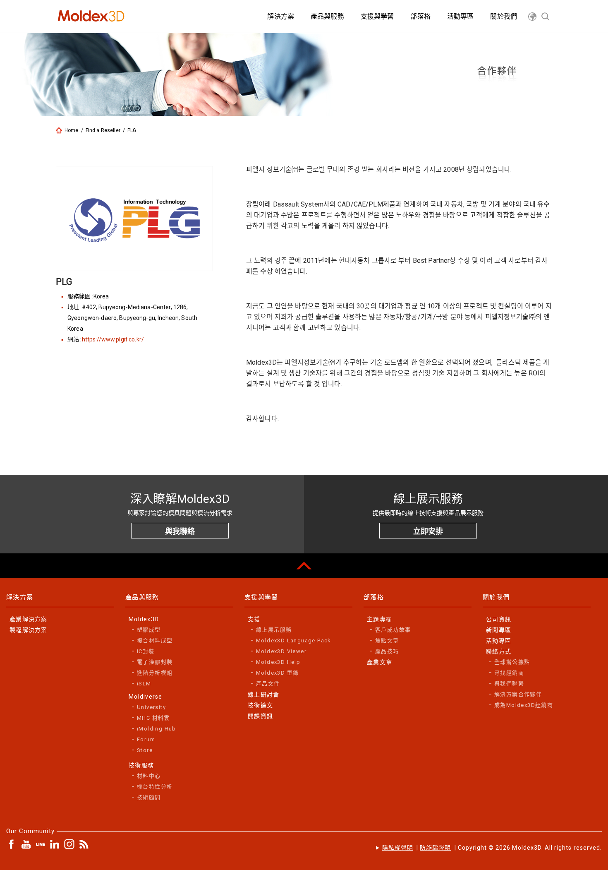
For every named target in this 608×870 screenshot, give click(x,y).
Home (72, 130)
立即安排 (428, 531)
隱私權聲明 (397, 847)
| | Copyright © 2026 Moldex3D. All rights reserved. (492, 847)
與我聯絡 (180, 531)
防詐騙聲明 (435, 847)
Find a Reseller (103, 130)
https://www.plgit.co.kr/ (113, 339)
